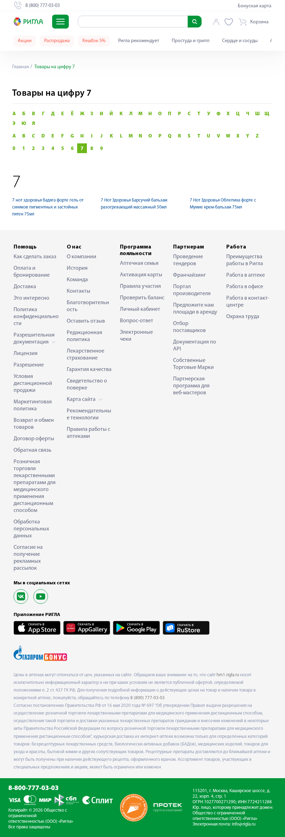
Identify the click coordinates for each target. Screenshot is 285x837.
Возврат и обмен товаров (34, 424)
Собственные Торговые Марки (193, 364)
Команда (77, 280)
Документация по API (194, 345)
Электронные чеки (136, 336)
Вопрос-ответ (136, 321)
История (77, 268)
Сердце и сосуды (240, 41)
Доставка (25, 287)
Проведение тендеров (188, 260)
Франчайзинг (189, 275)
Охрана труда (242, 316)
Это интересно (31, 298)
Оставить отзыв (86, 321)
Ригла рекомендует (138, 41)
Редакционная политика (84, 336)
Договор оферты (34, 439)
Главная (20, 67)
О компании (81, 257)
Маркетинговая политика (33, 405)
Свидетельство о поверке (87, 384)
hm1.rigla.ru (228, 675)
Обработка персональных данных (31, 529)
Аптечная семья (139, 263)
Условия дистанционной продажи (33, 383)
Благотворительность (88, 306)
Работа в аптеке (245, 275)
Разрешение (29, 365)
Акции (25, 41)
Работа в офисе (244, 287)
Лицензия (26, 353)
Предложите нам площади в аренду (195, 308)
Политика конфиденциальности (36, 316)
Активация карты (141, 275)
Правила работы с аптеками (88, 433)
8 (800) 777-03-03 (147, 698)
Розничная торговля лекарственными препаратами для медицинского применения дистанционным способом (35, 486)
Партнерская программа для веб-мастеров (191, 386)
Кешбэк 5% (94, 41)
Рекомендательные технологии (89, 414)
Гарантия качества (89, 369)
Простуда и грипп (191, 41)
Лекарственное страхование (85, 354)
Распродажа (57, 41)
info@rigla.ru (243, 824)
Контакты (78, 291)
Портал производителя (192, 290)
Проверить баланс (142, 298)
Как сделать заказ (35, 257)
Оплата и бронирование (32, 272)
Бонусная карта (254, 6)
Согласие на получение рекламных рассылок (28, 558)
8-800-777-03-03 (33, 788)
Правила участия (140, 286)
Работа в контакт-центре (247, 301)
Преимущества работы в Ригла (244, 260)
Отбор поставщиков (189, 327)
